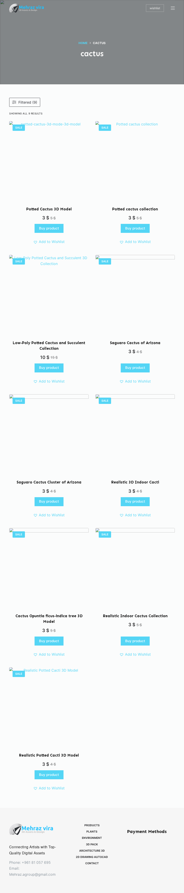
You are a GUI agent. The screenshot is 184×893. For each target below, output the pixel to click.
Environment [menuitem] (92, 838)
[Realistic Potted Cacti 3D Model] (49, 707)
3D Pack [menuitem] (92, 844)
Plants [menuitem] (91, 831)
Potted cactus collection (135, 209)
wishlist (155, 8)
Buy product (49, 228)
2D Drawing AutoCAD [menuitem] (92, 857)
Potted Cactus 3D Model (49, 209)
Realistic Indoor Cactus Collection (135, 616)
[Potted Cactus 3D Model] (49, 161)
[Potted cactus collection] (135, 161)
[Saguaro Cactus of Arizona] (135, 294)
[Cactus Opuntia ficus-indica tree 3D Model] (49, 568)
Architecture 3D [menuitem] (92, 850)
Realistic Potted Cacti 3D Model (49, 755)
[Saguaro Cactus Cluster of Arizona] (49, 434)
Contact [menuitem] (92, 863)
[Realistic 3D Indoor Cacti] (135, 434)
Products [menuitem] (92, 825)
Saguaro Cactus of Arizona (135, 343)
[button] (49, 242)
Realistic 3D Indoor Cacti (135, 482)
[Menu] (173, 8)
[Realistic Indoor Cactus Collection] (135, 568)
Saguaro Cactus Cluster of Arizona (49, 482)
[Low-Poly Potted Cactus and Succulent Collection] (49, 294)
